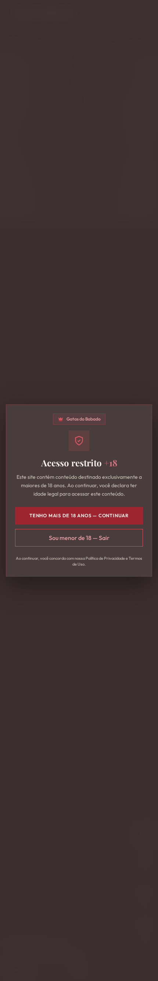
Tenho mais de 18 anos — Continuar (79, 515)
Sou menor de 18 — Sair (79, 537)
